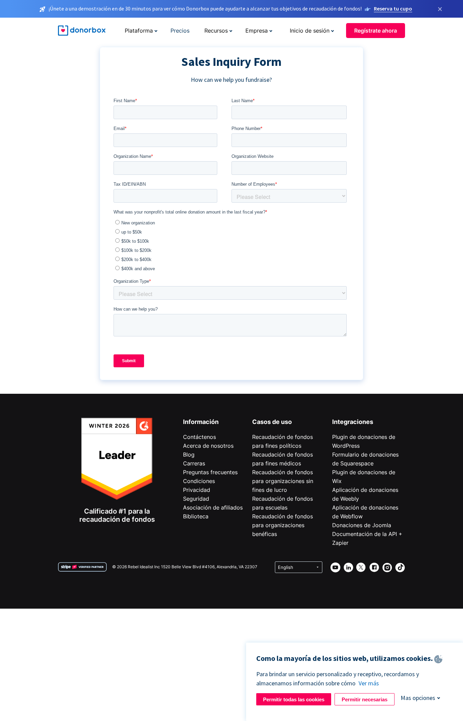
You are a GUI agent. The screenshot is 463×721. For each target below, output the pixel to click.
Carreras (194, 463)
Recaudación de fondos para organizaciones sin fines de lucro (282, 481)
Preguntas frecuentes (210, 472)
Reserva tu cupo (393, 8)
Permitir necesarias (364, 699)
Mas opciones (418, 698)
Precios (179, 30)
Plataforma (139, 30)
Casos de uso (272, 421)
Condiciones (199, 481)
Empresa (256, 30)
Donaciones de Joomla (361, 525)
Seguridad (196, 498)
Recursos (216, 30)
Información (201, 421)
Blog (189, 454)
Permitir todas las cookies (293, 699)
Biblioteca (195, 516)
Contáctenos (199, 436)
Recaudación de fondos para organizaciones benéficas (282, 525)
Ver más (369, 683)
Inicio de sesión (309, 30)
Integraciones (352, 421)
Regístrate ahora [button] (375, 30)
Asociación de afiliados (213, 507)
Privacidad (196, 489)
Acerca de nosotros (208, 445)
